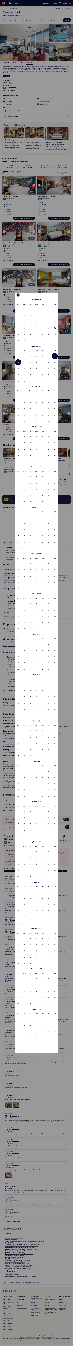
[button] (55, 310)
